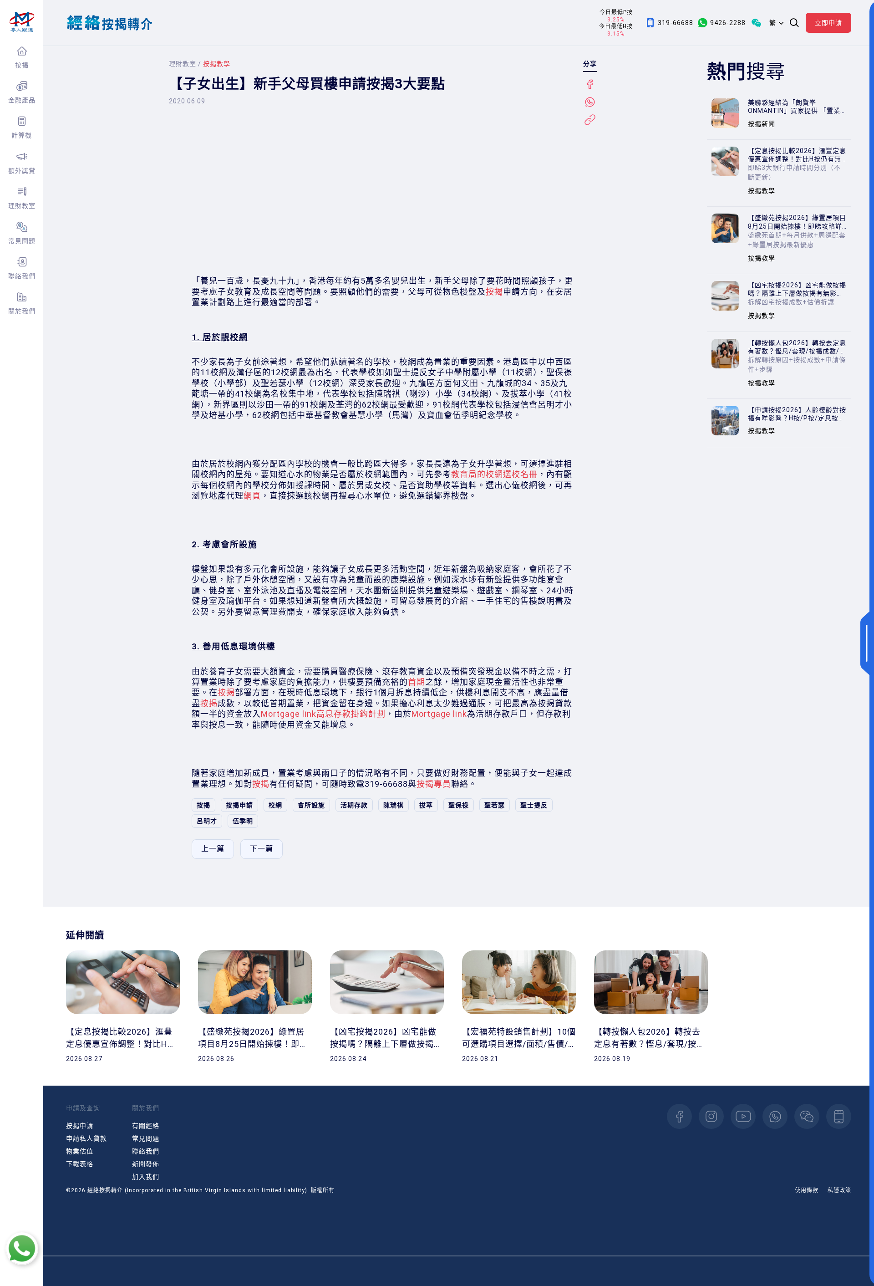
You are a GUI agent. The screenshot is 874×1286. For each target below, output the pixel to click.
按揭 (22, 65)
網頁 (252, 495)
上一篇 (212, 848)
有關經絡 (145, 1125)
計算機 (21, 135)
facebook (679, 1116)
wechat (806, 1116)
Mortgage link (288, 714)
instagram (711, 1116)
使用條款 (806, 1190)
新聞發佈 (145, 1164)
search (794, 22)
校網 (275, 805)
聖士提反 (534, 805)
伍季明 (243, 821)
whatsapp (775, 1116)
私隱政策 (839, 1190)
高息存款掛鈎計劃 (351, 714)
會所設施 (311, 805)
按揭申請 (239, 805)
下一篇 (261, 848)
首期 (416, 682)
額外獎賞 (22, 170)
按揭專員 (434, 784)
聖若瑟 (494, 805)
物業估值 (79, 1151)
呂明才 (207, 821)
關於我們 (22, 311)
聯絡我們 (22, 276)
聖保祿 (458, 805)
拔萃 (426, 805)
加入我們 (145, 1176)
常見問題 (22, 241)
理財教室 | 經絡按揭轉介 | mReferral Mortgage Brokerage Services (21, 22)
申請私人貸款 (86, 1138)
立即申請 (828, 22)
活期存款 (354, 805)
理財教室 (22, 205)
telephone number (838, 1116)
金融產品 (22, 100)
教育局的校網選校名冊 (494, 474)
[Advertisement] (383, 198)
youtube (743, 1116)
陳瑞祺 (393, 805)
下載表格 (79, 1164)
